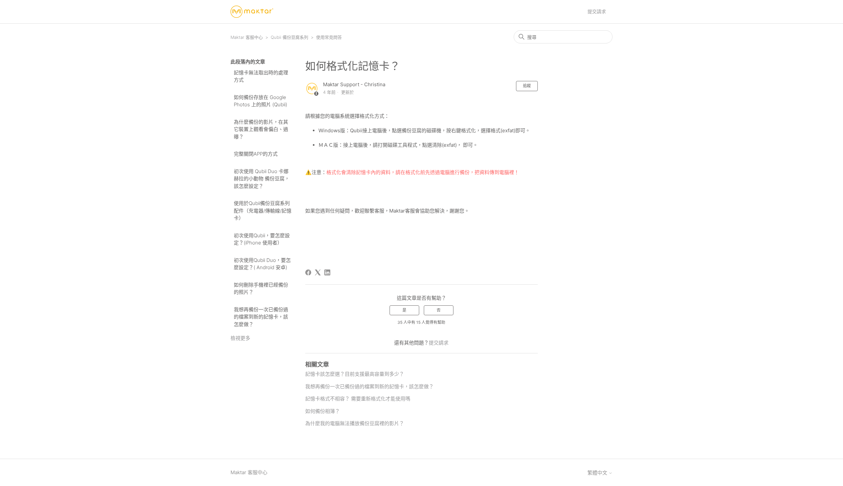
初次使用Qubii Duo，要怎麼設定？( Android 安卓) (262, 264)
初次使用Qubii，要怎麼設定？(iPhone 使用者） (262, 239)
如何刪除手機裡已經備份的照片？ (261, 288)
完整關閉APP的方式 (256, 154)
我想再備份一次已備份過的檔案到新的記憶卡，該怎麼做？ (261, 316)
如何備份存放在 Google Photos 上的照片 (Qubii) (260, 101)
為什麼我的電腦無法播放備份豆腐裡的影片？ (354, 423)
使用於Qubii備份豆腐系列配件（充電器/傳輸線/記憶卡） (262, 210)
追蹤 (527, 85)
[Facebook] (308, 272)
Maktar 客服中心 (247, 37)
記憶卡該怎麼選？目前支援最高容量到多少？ (354, 374)
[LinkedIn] (327, 272)
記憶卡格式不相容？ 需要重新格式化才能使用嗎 (357, 399)
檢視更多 (240, 338)
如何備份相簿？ (322, 411)
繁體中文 (598, 472)
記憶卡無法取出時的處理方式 (261, 76)
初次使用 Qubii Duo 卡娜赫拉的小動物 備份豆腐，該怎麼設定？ (261, 178)
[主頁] (252, 12)
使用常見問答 (329, 37)
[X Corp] (318, 272)
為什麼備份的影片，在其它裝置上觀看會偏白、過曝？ (261, 129)
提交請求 (596, 11)
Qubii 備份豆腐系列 (289, 37)
